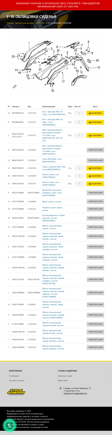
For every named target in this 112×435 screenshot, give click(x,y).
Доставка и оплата (16, 381)
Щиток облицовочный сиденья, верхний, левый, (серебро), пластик (53, 246)
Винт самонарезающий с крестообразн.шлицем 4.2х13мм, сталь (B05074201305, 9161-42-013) (52, 135)
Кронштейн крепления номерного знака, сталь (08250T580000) (52, 192)
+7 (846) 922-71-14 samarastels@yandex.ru (75, 392)
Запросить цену (96, 150)
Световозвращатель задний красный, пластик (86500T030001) (53, 218)
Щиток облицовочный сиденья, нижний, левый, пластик (52, 304)
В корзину (96, 113)
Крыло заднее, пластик (51, 202)
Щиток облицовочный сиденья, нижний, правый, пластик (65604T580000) (53, 315)
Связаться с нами (65, 376)
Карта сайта (63, 381)
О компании (14, 376)
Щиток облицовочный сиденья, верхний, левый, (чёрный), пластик (53, 257)
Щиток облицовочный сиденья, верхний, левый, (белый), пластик (53, 236)
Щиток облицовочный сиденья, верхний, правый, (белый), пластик (53, 267)
